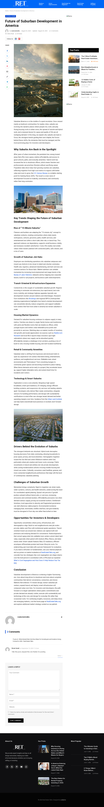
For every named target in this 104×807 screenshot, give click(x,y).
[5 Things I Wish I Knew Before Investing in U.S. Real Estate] (76, 771)
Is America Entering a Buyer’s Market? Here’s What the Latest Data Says (58, 767)
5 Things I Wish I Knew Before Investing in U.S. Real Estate (90, 769)
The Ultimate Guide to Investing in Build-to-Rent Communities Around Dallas (91, 747)
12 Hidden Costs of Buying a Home (88, 81)
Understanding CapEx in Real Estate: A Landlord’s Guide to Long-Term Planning (90, 93)
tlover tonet (15, 648)
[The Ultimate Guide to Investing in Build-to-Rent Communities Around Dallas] (76, 749)
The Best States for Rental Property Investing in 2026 (58, 781)
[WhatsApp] (7, 87)
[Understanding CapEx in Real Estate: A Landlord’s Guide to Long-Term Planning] (74, 95)
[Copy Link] (7, 77)
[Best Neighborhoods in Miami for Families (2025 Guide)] (74, 70)
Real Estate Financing (80, 4)
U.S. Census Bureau (40, 173)
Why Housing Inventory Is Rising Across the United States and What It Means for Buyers (57, 750)
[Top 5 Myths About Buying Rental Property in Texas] (76, 760)
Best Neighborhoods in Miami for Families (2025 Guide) (89, 68)
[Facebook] (7, 51)
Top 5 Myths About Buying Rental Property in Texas (90, 758)
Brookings (32, 299)
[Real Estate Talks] (20, 4)
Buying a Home (41, 4)
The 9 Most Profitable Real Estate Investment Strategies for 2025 (89, 57)
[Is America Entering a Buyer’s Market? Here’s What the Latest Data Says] (43, 766)
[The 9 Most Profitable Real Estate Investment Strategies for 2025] (74, 59)
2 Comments (54, 31)
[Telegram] (7, 82)
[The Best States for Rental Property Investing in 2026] (43, 781)
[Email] (7, 71)
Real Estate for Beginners (66, 4)
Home (7, 11)
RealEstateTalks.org (48, 552)
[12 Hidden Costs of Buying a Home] (74, 82)
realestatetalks (15, 31)
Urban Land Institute (55, 399)
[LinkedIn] (7, 61)
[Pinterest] (7, 66)
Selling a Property (93, 4)
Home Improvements (53, 4)
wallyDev (63, 800)
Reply (60, 656)
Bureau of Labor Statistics (23, 275)
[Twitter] (7, 56)
